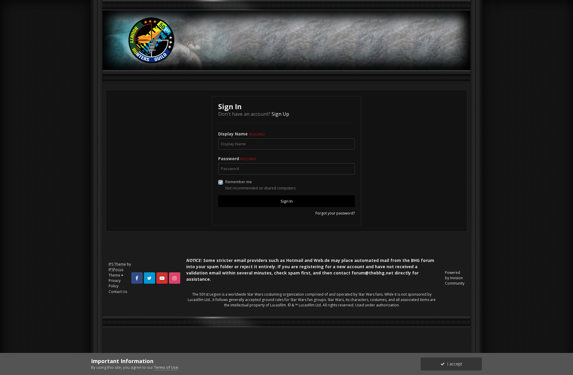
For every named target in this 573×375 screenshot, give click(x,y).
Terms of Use (166, 367)
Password (237, 158)
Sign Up (280, 114)
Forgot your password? (335, 213)
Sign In (287, 201)
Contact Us (118, 291)
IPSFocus (116, 269)
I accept (453, 364)
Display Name (241, 134)
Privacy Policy (115, 283)
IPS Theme (117, 264)
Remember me (238, 181)
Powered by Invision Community (454, 278)
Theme (115, 275)
